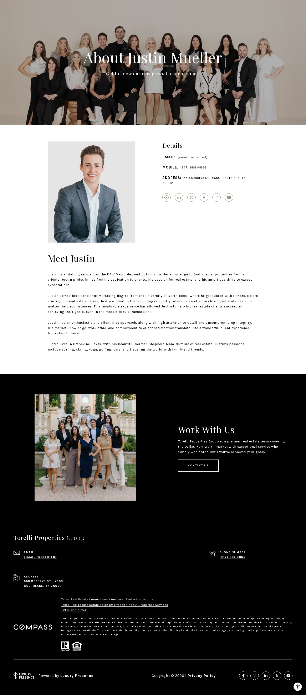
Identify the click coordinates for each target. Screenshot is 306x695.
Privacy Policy (202, 675)
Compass (176, 618)
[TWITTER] (191, 197)
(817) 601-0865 (232, 557)
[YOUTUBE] (229, 197)
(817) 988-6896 (193, 167)
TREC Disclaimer (73, 610)
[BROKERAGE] (166, 197)
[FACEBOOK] (204, 197)
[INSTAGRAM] (216, 197)
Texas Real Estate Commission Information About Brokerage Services (114, 605)
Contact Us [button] (198, 465)
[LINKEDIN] (179, 197)
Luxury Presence (76, 675)
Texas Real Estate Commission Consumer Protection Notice (107, 599)
